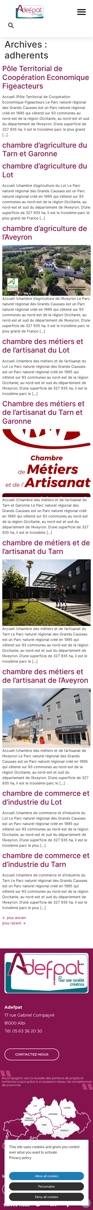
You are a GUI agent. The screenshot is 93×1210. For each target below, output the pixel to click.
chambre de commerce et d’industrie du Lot (46, 797)
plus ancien (14, 917)
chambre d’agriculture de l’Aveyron (44, 232)
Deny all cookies (46, 1197)
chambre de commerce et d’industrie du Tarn (46, 859)
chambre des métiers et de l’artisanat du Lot (42, 345)
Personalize (46, 1186)
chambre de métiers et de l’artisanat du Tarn (46, 547)
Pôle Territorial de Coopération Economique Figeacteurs (45, 77)
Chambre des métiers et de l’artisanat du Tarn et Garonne (43, 412)
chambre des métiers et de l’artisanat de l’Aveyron (45, 676)
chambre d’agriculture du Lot (44, 170)
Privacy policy (20, 1158)
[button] (81, 12)
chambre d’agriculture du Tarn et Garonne (44, 149)
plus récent (14, 923)
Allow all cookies (46, 1176)
